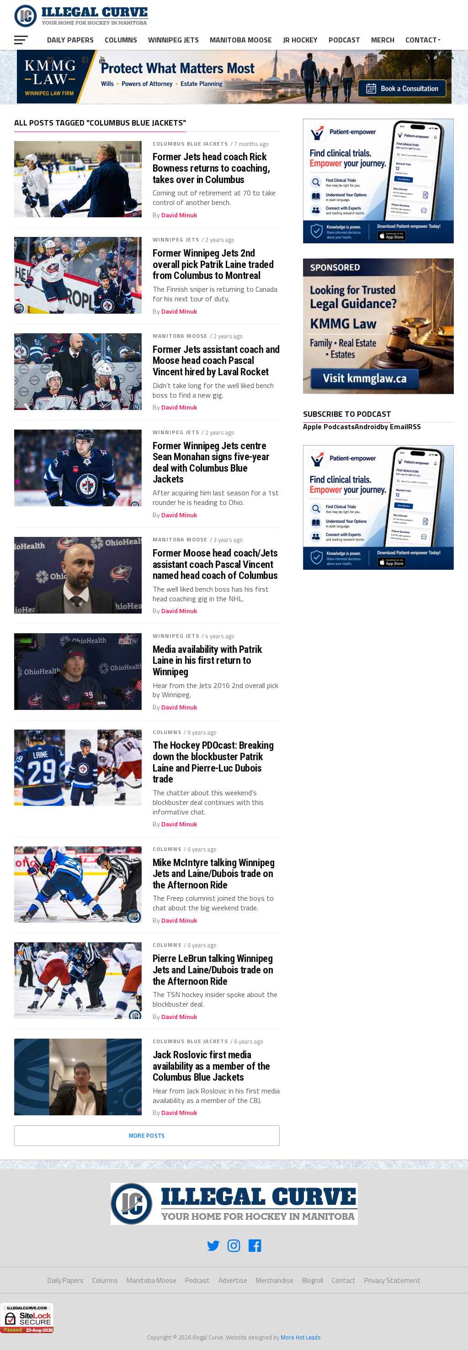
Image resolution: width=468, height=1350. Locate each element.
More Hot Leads (301, 1337)
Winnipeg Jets (173, 39)
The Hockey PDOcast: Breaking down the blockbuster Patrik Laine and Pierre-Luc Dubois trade (213, 762)
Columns (121, 39)
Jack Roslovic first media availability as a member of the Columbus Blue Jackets (211, 1066)
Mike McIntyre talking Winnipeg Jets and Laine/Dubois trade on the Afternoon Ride (214, 874)
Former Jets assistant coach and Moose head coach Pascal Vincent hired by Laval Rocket (216, 361)
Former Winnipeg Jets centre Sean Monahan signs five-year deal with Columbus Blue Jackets (211, 462)
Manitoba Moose (241, 39)
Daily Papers (70, 39)
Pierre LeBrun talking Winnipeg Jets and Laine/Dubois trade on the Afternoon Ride (213, 970)
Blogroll (312, 1280)
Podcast (344, 39)
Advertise (232, 1280)
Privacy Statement (392, 1280)
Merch (382, 39)
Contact (421, 39)
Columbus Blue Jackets (191, 143)
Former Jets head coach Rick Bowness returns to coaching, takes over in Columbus (211, 168)
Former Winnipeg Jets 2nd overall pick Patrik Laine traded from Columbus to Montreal (213, 264)
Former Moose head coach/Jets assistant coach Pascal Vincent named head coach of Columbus (215, 564)
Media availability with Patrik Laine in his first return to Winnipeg (207, 661)
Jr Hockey (300, 39)
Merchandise (274, 1280)
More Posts (147, 1135)
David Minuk (179, 215)
